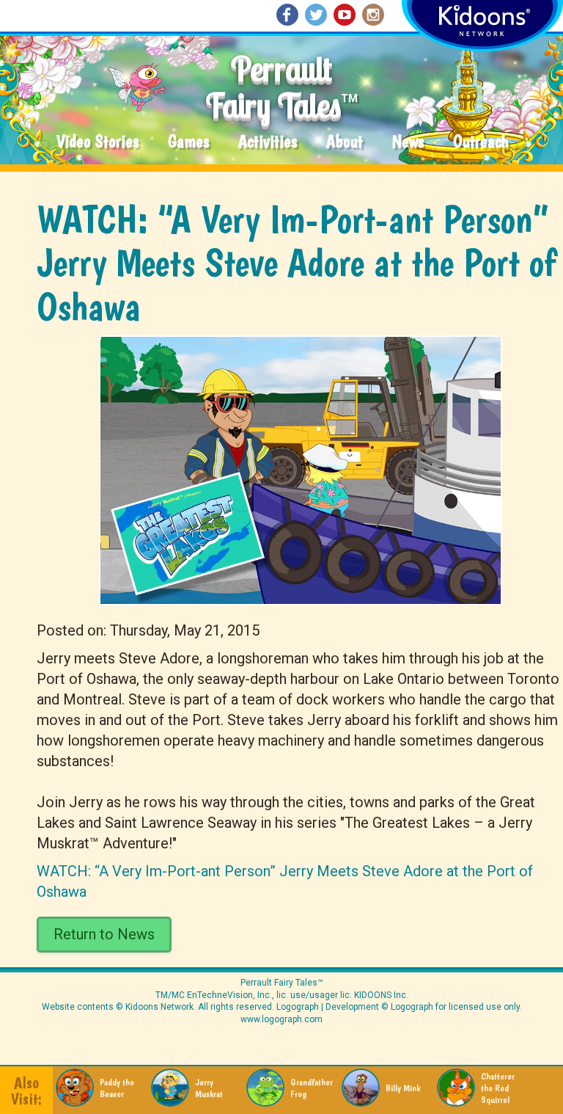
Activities (267, 142)
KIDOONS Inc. (381, 995)
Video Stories (97, 142)
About (344, 142)
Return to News (104, 934)
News (408, 142)
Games (188, 142)
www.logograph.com (281, 1019)
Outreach (481, 142)
